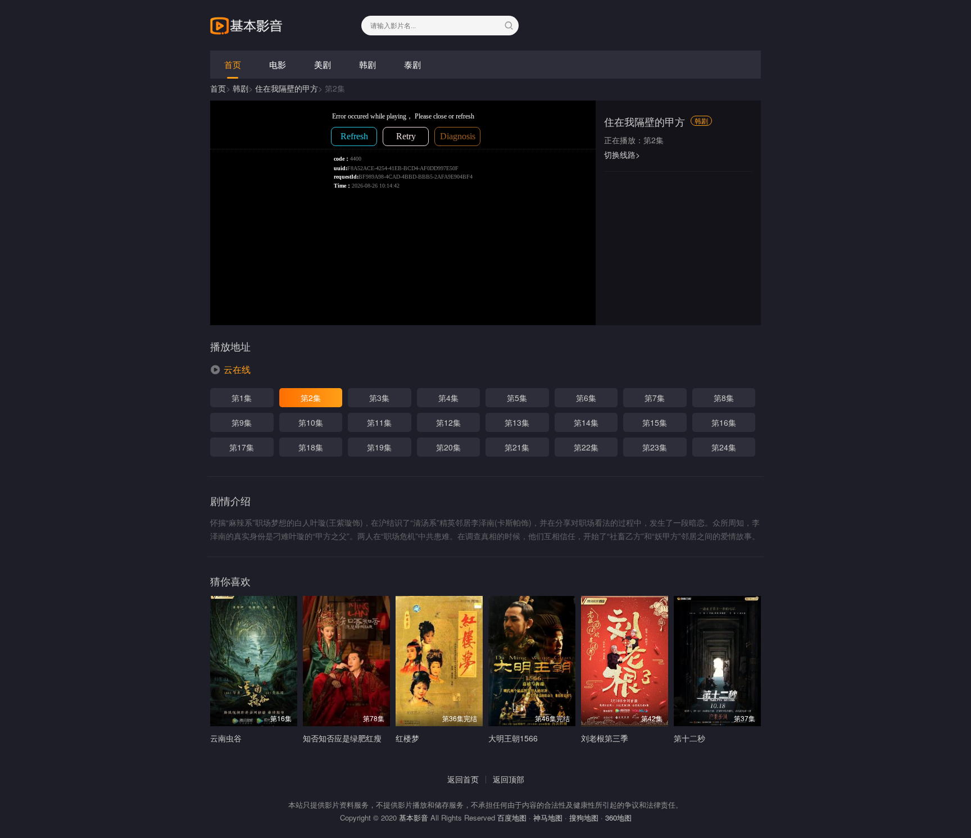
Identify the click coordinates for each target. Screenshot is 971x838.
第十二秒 (689, 738)
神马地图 (547, 817)
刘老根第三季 (604, 738)
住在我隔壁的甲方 (286, 88)
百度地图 (512, 817)
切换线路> (622, 154)
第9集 (242, 422)
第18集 (310, 447)
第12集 (448, 422)
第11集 (379, 422)
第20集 (448, 447)
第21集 (517, 447)
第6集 (586, 397)
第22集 (586, 447)
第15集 (654, 422)
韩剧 (367, 64)
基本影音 (413, 817)
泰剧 (412, 64)
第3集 (379, 397)
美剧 (322, 64)
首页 (232, 64)
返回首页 (463, 779)
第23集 (654, 447)
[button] (230, 369)
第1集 (242, 397)
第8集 (724, 397)
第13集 (517, 422)
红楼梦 (407, 738)
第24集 (723, 447)
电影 (277, 64)
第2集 (311, 397)
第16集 (723, 422)
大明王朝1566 (513, 738)
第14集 (586, 422)
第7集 (655, 397)
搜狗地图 (583, 817)
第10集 (310, 422)
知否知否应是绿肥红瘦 (342, 738)
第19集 (379, 447)
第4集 (448, 397)
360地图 (618, 817)
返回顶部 (508, 779)
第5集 (517, 397)
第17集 (241, 447)
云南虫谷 (226, 738)
